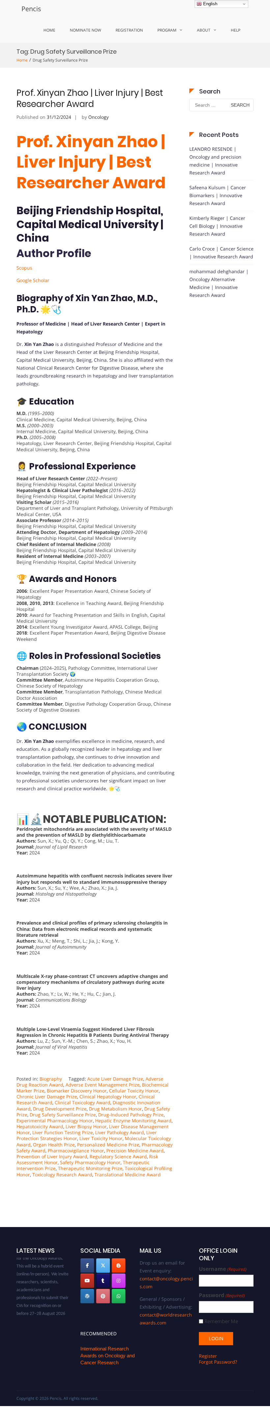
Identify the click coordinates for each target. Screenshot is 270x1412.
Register (208, 1356)
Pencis (31, 8)
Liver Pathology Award (119, 1132)
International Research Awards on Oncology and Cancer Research (107, 1355)
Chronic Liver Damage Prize (46, 1096)
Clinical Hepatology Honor (107, 1096)
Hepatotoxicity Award (39, 1126)
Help (235, 30)
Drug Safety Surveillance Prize (63, 1114)
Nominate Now (85, 30)
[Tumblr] (103, 1280)
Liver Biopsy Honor (86, 1126)
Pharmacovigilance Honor (76, 1150)
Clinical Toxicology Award (82, 1102)
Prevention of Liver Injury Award (51, 1156)
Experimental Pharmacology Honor (54, 1120)
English (209, 3)
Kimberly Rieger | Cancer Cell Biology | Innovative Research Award (217, 226)
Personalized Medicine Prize (108, 1144)
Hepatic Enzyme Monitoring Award (133, 1120)
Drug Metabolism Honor (115, 1109)
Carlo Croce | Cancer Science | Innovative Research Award (221, 253)
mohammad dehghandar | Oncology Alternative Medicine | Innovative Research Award (219, 283)
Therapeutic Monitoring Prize (90, 1168)
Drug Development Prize (60, 1109)
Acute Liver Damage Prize (115, 1079)
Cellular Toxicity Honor (134, 1090)
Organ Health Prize (54, 1144)
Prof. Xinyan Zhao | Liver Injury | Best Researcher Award (89, 98)
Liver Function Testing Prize (62, 1132)
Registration (129, 30)
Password (222, 1295)
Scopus (24, 268)
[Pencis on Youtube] (87, 1280)
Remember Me (221, 1321)
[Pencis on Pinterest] (103, 1296)
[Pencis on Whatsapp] (118, 1296)
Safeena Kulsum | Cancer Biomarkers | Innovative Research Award (217, 195)
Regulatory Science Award (118, 1156)
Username (222, 1269)
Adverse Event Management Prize (103, 1085)
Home (49, 30)
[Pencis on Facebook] (87, 1265)
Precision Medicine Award (135, 1150)
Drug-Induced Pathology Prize (131, 1114)
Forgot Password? (218, 1362)
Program (166, 30)
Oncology (98, 117)
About (203, 30)
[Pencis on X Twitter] (103, 1265)
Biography (51, 1079)
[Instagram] (118, 1280)
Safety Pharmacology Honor (90, 1162)
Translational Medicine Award (127, 1174)
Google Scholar (32, 280)
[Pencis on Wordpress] (87, 1296)
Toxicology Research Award (62, 1174)
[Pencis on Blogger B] (118, 1265)
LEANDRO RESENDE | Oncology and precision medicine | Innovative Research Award (215, 161)
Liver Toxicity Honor (100, 1138)
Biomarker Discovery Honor (77, 1090)
